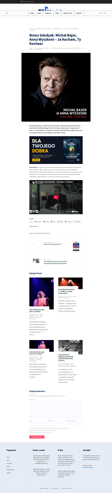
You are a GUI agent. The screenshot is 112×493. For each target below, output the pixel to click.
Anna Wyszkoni (37, 233)
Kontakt (79, 13)
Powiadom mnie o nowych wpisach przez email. (42, 432)
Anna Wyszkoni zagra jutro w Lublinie (36, 310)
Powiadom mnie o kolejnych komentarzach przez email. (43, 430)
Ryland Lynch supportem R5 (52, 243)
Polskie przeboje (63, 366)
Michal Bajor (46, 233)
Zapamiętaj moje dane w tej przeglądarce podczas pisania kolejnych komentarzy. (50, 428)
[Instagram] (105, 13)
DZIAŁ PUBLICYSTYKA (68, 365)
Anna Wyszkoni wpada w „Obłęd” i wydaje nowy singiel (66, 291)
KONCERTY (48, 13)
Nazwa (31, 420)
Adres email (51, 420)
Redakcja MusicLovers (43, 28)
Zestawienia (73, 366)
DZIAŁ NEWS (39, 316)
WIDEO (57, 13)
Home (32, 13)
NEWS (39, 13)
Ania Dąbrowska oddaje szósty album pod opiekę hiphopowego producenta (55, 261)
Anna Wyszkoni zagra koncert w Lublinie (36, 353)
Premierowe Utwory (64, 297)
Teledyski (32, 30)
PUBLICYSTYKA (67, 13)
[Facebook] (102, 13)
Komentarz (32, 399)
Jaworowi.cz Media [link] (88, 467)
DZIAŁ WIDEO (74, 28)
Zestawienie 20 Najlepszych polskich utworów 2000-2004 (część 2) (65, 358)
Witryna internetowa (71, 420)
